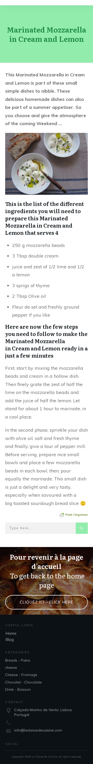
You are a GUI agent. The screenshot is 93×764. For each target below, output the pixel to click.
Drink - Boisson (18, 689)
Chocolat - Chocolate (23, 682)
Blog (9, 639)
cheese (11, 667)
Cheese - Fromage (21, 674)
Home (11, 633)
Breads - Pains (17, 660)
